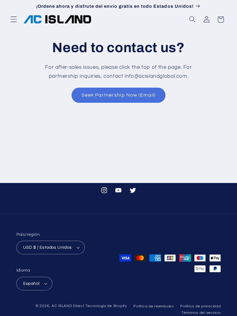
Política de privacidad (200, 306)
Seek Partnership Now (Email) (118, 95)
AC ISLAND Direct (68, 306)
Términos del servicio (201, 312)
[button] (13, 19)
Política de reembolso (153, 306)
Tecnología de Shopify (106, 306)
